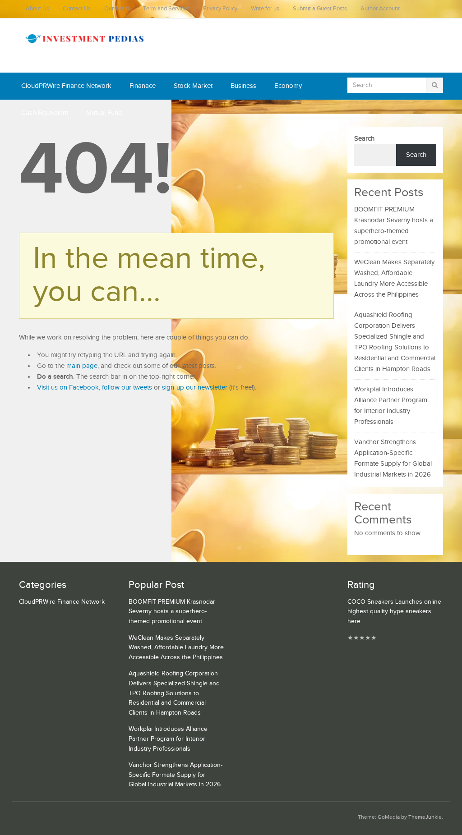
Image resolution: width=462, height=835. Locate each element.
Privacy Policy (220, 8)
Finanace (142, 86)
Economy (288, 86)
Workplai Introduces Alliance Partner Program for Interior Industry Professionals (168, 738)
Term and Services (166, 8)
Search (364, 138)
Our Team (116, 8)
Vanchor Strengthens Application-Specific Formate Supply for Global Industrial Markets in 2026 (175, 775)
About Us (37, 8)
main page (81, 366)
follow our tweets (127, 387)
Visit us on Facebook (68, 387)
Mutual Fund (104, 113)
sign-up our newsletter (194, 387)
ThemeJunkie (425, 817)
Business (243, 86)
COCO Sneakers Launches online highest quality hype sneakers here (394, 611)
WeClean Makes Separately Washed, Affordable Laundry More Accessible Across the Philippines (176, 647)
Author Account (380, 8)
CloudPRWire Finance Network (66, 86)
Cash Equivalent (44, 113)
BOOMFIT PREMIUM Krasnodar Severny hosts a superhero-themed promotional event (172, 611)
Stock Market (193, 86)
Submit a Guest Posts (320, 8)
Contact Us (77, 8)
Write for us (265, 8)
